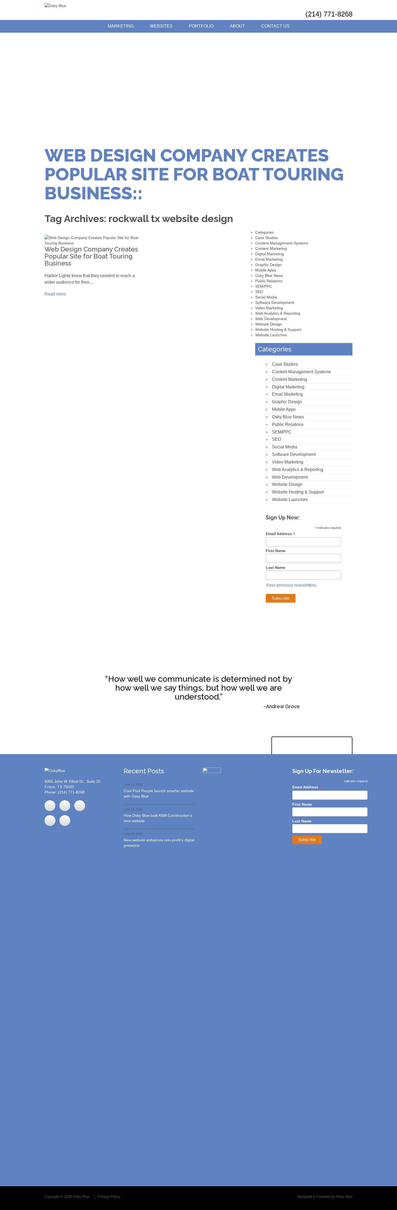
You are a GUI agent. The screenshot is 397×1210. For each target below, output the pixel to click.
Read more (56, 294)
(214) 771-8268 (328, 14)
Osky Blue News (269, 275)
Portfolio (201, 26)
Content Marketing (271, 248)
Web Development (271, 319)
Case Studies (266, 238)
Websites (161, 26)
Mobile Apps (265, 270)
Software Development (274, 302)
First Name (275, 551)
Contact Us (275, 26)
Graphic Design (268, 265)
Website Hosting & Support (278, 329)
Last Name (275, 567)
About (237, 26)
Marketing (121, 26)
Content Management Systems (281, 243)
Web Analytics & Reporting (277, 313)
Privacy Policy (109, 1197)
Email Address (280, 533)
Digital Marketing (269, 254)
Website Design (268, 324)
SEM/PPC (263, 286)
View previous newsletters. (291, 585)
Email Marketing (269, 259)
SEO (259, 292)
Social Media (266, 297)
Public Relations (268, 281)
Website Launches (271, 335)
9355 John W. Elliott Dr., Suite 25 (72, 781)
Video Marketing (269, 308)
